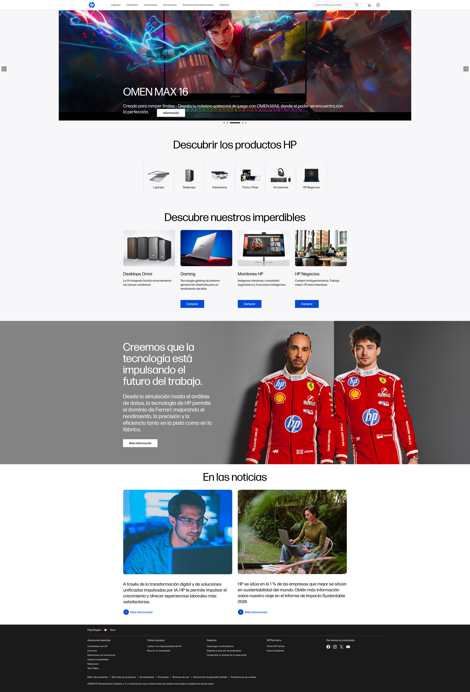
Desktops (132, 4)
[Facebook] (328, 647)
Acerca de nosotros (99, 640)
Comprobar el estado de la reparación (227, 655)
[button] (4, 69)
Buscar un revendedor (158, 650)
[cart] (369, 5)
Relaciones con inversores (101, 655)
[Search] (357, 5)
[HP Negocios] (311, 187)
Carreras (92, 650)
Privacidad (163, 677)
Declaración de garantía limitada (210, 677)
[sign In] (378, 5)
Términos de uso (180, 677)
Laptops (116, 4)
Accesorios (170, 4)
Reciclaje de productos (124, 677)
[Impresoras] (219, 187)
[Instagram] (335, 647)
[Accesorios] (280, 187)
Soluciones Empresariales (198, 4)
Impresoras (150, 4)
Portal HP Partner (276, 646)
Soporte (224, 4)
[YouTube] (348, 647)
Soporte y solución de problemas (224, 650)
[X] (341, 647)
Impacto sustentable (98, 659)
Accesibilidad (147, 677)
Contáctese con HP (97, 646)
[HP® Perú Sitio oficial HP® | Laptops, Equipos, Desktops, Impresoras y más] (91, 5)
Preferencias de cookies (243, 677)
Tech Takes (93, 668)
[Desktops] (189, 187)
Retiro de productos (97, 677)
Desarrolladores (275, 650)
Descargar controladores (220, 646)
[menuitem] (116, 5)
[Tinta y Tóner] (250, 187)
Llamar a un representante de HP (164, 646)
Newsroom (93, 664)
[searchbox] (334, 5)
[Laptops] (158, 187)
